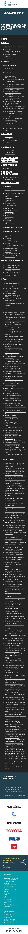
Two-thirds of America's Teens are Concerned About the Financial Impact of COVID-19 (15, 564)
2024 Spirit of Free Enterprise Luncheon (14, 88)
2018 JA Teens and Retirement (12, 291)
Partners (6, 133)
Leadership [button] (7, 893)
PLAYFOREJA (8, 125)
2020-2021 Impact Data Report (12, 274)
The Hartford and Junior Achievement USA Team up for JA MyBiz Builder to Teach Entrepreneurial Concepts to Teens (15, 537)
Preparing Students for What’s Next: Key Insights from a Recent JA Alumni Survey (15, 324)
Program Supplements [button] (10, 879)
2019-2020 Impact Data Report (12, 275)
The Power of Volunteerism (11, 393)
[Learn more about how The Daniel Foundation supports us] (14, 816)
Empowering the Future (11, 422)
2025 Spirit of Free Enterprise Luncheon (14, 96)
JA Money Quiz (8, 238)
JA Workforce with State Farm (12, 353)
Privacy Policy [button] (16, 926)
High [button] (5, 909)
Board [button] (5, 896)
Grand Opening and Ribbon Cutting (13, 113)
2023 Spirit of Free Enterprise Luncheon (14, 84)
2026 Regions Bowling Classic (12, 104)
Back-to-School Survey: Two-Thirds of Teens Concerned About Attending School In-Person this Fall (15, 532)
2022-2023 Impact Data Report (12, 269)
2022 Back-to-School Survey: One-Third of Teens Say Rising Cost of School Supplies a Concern (15, 451)
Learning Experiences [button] (10, 904)
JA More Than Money (10, 213)
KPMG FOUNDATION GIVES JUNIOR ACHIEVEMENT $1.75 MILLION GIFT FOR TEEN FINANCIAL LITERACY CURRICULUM (15, 756)
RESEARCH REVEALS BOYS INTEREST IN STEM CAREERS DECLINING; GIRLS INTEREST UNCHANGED (15, 680)
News (4, 279)
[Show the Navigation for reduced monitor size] (25, 4)
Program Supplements (12, 231)
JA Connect (7, 243)
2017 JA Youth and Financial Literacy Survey (15, 288)
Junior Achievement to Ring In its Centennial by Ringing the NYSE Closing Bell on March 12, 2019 (14, 503)
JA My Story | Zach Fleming (11, 434)
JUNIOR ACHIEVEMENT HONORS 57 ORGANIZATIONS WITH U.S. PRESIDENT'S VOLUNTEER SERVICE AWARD (15, 685)
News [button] (5, 902)
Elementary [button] (7, 906)
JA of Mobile (7, 917)
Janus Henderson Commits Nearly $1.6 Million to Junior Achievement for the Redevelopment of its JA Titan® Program (15, 640)
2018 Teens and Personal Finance (13, 296)
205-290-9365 (6, 867)
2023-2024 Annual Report (11, 267)
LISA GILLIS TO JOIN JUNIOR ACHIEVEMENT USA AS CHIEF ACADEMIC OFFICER (15, 766)
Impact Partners (9, 143)
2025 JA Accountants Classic (12, 91)
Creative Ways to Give (10, 138)
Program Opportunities (9, 173)
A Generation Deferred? (10, 385)
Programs (7, 186)
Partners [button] (6, 883)
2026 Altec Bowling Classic (11, 99)
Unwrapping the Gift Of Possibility (13, 395)
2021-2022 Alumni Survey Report (13, 298)
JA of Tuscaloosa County (10, 921)
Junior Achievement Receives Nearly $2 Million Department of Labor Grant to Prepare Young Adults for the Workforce (15, 554)
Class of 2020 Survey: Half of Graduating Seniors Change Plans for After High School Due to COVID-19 (15, 465)
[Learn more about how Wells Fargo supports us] (14, 848)
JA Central (7, 49)
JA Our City (7, 215)
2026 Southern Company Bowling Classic (15, 106)
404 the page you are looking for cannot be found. (13, 27)
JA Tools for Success (9, 236)
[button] (7, 931)
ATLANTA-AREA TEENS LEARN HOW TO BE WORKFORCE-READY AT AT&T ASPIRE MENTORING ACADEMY (15, 576)
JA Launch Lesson (9, 212)
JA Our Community (9, 217)
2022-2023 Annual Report (11, 270)
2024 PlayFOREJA (9, 86)
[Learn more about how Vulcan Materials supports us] (14, 840)
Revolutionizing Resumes (11, 417)
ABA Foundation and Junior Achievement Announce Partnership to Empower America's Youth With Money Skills (15, 481)
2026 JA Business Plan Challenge (13, 101)
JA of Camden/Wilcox (9, 916)
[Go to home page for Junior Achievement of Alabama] (9, 4)
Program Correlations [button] (9, 881)
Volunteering (9, 165)
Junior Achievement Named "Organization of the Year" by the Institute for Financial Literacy (15, 589)
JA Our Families (8, 218)
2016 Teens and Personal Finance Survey (15, 286)
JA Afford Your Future (10, 257)
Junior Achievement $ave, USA (12, 253)
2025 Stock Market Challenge (12, 98)
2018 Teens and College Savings (12, 295)
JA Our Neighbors (9, 235)
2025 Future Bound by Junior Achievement (15, 354)
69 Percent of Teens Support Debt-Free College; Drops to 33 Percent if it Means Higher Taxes (14, 493)
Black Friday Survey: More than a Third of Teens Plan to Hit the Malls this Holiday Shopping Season (15, 599)
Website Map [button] (11, 928)
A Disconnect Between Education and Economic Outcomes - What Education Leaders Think (14, 303)
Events (5, 61)
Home (4, 39)
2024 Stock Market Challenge (12, 89)
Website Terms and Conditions (12, 51)
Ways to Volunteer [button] (9, 876)
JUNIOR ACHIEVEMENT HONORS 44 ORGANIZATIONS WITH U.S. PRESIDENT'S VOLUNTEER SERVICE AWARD (15, 581)
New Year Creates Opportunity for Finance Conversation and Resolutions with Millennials (15, 717)
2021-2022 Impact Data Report (12, 272)
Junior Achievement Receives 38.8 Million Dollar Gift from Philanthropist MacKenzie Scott (15, 508)
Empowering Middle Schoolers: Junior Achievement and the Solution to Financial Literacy (15, 412)
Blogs (5, 309)
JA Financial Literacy (10, 203)
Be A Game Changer (10, 439)
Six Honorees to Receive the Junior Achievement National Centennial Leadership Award (13, 645)
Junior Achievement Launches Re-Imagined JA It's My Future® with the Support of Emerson (14, 498)
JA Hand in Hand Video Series (12, 241)
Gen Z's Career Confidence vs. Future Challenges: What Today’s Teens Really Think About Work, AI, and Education (14, 338)
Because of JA (8, 391)
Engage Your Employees (11, 140)
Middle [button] (6, 907)
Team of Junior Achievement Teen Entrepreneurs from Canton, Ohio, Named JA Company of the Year (15, 632)
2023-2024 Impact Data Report (12, 265)
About (5, 42)
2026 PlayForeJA (9, 68)
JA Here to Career (9, 240)
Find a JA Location (9, 922)
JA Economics (8, 201)
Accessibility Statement (10, 54)
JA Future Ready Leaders (11, 205)
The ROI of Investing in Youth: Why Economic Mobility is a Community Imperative (13, 333)
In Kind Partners (9, 137)
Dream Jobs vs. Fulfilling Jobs (12, 386)
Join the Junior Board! (10, 154)
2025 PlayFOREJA (9, 94)
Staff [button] (5, 894)
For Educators (10, 182)
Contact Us (7, 56)
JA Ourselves (8, 222)
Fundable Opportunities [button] (10, 884)
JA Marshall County (9, 914)
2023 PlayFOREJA (9, 83)
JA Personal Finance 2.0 (10, 223)
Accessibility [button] (23, 926)
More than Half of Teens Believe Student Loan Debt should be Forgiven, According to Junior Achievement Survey (15, 650)
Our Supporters (8, 142)
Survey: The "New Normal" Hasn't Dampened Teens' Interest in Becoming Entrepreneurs (14, 594)
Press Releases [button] (8, 901)
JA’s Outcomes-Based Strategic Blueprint (15, 321)
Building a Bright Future (10, 415)
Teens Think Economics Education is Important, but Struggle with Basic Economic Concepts (13, 604)
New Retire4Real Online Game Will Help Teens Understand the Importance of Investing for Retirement (15, 559)
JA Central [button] (17, 928)
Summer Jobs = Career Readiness (13, 371)
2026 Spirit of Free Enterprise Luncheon (14, 108)
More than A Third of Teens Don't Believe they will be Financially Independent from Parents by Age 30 (15, 522)
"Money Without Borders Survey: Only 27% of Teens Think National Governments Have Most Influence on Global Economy (15, 513)
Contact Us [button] (6, 865)
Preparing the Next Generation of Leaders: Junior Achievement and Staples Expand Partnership (15, 317)
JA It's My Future (9, 208)
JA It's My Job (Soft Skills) (11, 210)
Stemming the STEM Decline (12, 383)
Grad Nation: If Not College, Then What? (14, 370)
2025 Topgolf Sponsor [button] (10, 889)
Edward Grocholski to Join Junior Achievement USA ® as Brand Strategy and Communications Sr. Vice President (15, 729)
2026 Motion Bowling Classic (12, 103)
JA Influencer (8, 252)
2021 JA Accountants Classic (11, 77)
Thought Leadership (11, 283)
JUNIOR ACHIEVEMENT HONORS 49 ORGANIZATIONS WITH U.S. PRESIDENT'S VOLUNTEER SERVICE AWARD (15, 549)
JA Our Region (8, 220)
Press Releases (9, 459)
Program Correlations (12, 227)
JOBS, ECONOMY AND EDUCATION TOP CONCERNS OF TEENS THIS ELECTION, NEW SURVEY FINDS (15, 761)
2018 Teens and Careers (10, 293)
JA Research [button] (7, 899)
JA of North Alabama (9, 919)
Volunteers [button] (7, 874)
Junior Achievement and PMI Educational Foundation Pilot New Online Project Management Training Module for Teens (15, 470)
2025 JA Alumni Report (10, 300)
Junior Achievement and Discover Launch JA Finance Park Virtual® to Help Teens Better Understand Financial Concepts (15, 527)
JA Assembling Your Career (11, 248)
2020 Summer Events (10, 76)
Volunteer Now (8, 168)
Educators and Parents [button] (11, 878)
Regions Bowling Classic (10, 126)
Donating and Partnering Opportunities (9, 159)
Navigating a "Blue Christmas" (12, 398)
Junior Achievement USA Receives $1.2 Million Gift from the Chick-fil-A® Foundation (14, 626)
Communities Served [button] (9, 898)
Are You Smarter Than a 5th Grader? (13, 111)
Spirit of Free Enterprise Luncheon (13, 128)
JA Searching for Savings (11, 250)
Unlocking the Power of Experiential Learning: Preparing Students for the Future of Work (14, 349)
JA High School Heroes (10, 207)
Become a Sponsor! (9, 58)
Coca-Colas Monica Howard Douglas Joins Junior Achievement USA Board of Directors (15, 655)
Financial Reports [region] (8, 888)
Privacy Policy (8, 52)
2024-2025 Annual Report (11, 264)
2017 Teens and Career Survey (12, 290)
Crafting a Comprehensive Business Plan (14, 397)
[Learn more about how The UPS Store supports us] (14, 824)
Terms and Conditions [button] (7, 926)
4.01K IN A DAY (8, 110)
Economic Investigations (11, 255)
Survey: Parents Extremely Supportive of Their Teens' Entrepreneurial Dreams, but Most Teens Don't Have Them (15, 691)
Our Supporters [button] (8, 886)
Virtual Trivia (7, 130)
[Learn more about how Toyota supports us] (14, 832)
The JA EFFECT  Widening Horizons (13, 440)
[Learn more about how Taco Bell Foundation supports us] (14, 808)
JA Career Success (9, 200)
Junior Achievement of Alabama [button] (12, 913)
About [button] (6, 891)
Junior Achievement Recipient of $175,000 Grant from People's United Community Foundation (15, 699)
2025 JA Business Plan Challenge (13, 93)
